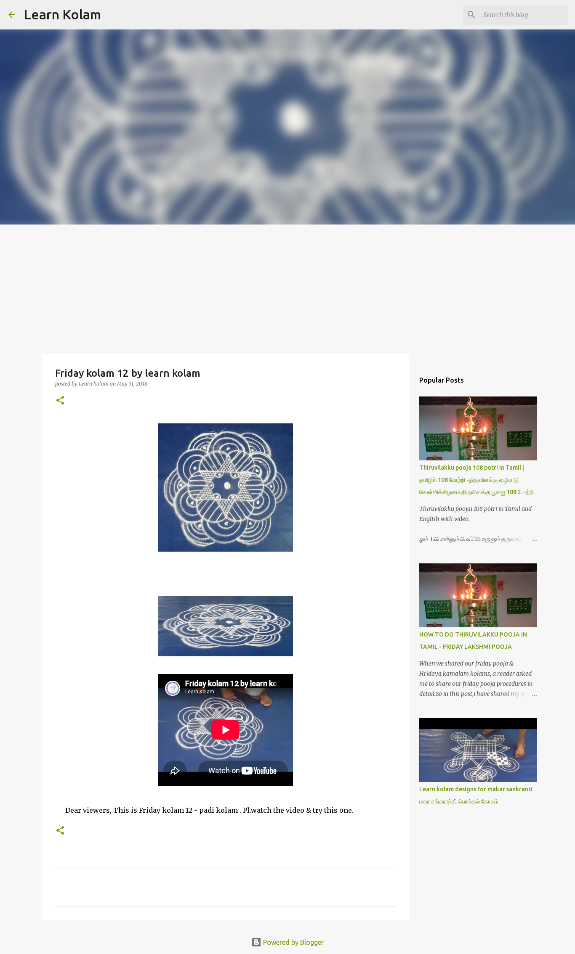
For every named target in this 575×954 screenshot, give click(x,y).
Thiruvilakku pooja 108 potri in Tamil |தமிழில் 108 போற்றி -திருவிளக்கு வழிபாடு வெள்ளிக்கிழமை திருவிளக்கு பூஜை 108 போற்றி (476, 479)
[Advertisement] (287, 287)
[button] (60, 401)
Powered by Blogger (292, 942)
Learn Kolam (62, 14)
